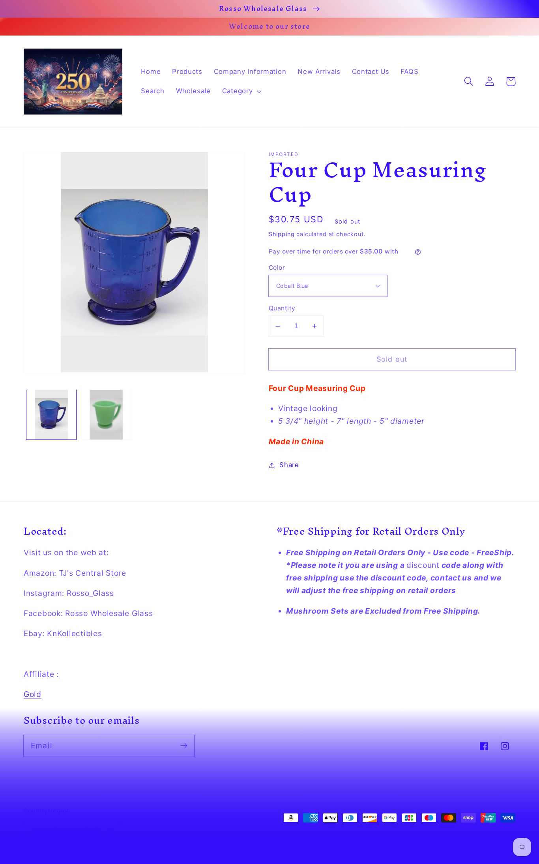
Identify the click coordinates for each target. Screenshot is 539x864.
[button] (241, 91)
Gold (32, 694)
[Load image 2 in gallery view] (106, 414)
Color (277, 267)
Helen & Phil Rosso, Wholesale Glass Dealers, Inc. (400, 834)
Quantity (282, 308)
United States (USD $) (65, 829)
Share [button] (289, 465)
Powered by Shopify (490, 834)
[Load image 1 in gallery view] (51, 414)
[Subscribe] (183, 745)
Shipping (282, 234)
